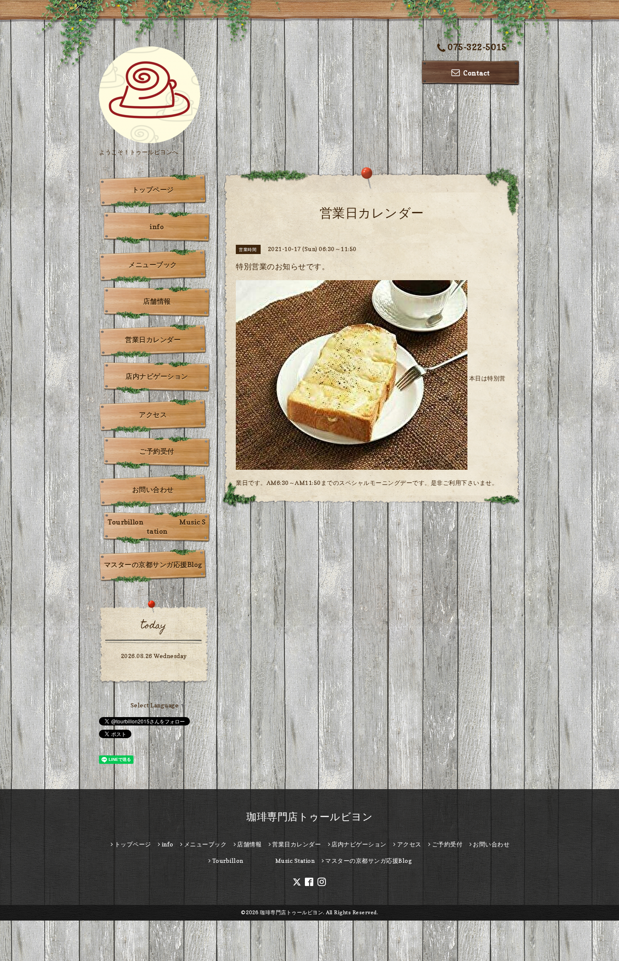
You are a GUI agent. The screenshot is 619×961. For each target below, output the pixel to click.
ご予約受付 (156, 451)
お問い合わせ (153, 489)
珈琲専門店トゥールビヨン (309, 817)
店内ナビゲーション (156, 376)
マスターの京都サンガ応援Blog (153, 564)
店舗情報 (157, 301)
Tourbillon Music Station (157, 526)
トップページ (153, 189)
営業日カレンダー (153, 339)
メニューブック (152, 264)
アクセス (153, 414)
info (157, 226)
